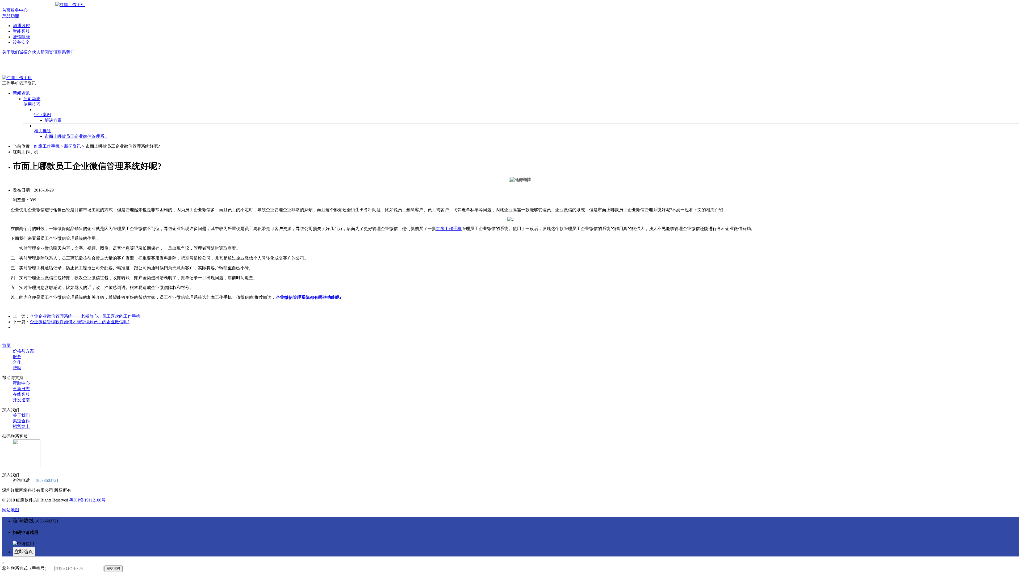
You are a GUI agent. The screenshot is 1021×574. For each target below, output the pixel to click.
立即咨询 (24, 551)
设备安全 (21, 42)
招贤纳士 (21, 426)
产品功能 (10, 16)
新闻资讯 (48, 52)
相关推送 (42, 131)
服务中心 (19, 10)
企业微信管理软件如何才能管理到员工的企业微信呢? (79, 322)
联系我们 (65, 52)
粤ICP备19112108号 (87, 500)
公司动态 (31, 98)
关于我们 (10, 52)
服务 (17, 356)
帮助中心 (21, 383)
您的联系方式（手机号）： (27, 568)
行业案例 (42, 114)
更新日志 (21, 388)
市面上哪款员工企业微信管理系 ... (76, 136)
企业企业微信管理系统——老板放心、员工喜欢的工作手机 (85, 316)
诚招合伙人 (29, 52)
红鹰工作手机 (47, 146)
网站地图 (10, 510)
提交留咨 (113, 569)
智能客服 (21, 31)
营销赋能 (21, 37)
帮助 (17, 367)
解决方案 (53, 120)
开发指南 (21, 400)
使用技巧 (31, 104)
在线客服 (21, 394)
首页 (6, 10)
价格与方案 (23, 351)
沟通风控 (21, 25)
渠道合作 (21, 421)
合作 (17, 362)
